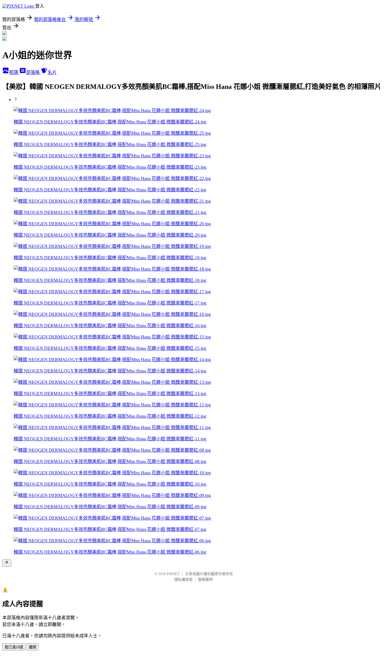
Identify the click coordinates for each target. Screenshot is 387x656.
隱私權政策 (183, 579)
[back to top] (6, 563)
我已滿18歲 (14, 647)
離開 (32, 647)
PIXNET (173, 574)
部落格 (33, 72)
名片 (52, 72)
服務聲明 (205, 579)
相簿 (14, 72)
